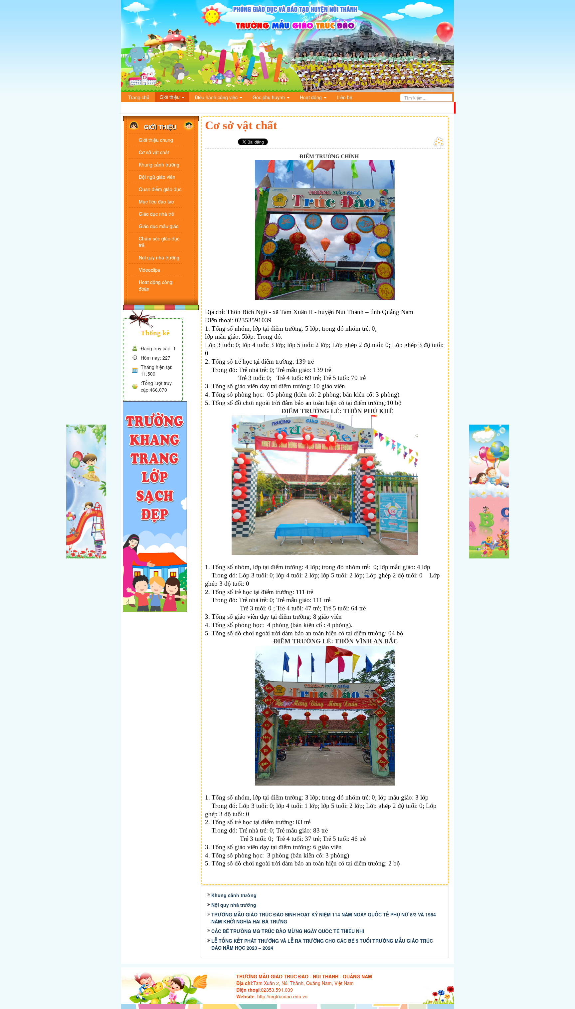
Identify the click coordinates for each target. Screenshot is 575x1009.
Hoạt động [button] (311, 97)
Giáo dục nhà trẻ (156, 213)
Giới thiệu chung (156, 140)
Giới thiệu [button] (170, 97)
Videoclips (149, 269)
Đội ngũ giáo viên (157, 176)
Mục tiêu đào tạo (156, 201)
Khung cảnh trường (234, 895)
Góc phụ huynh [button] (269, 97)
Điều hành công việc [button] (217, 97)
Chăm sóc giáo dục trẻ (159, 241)
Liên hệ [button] (344, 97)
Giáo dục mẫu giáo (159, 226)
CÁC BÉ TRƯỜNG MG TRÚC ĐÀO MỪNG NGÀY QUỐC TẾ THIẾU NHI (287, 931)
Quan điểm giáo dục (160, 189)
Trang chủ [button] (138, 97)
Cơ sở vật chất (154, 152)
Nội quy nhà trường (233, 904)
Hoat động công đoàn (155, 285)
